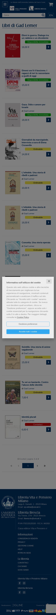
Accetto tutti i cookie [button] (28, 331)
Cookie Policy (23, 317)
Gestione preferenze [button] (28, 324)
